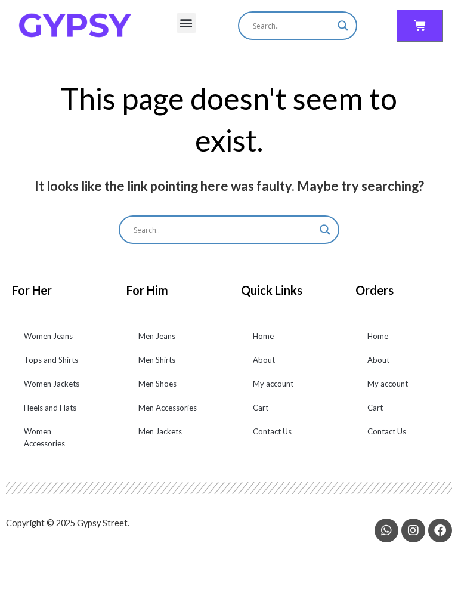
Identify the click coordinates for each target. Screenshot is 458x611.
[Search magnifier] (343, 25)
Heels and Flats (50, 407)
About (264, 360)
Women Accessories (44, 437)
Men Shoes (157, 383)
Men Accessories (167, 407)
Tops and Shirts (51, 360)
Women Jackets (51, 383)
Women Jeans (48, 336)
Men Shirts (156, 360)
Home (263, 336)
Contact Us (272, 431)
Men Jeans (156, 336)
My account (273, 383)
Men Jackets (160, 431)
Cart (260, 407)
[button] (186, 23)
